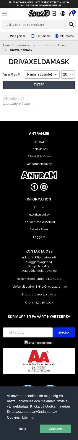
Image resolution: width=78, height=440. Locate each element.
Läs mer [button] (28, 417)
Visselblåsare (39, 229)
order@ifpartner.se (48, 5)
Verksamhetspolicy (39, 163)
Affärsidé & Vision (39, 156)
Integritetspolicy (39, 214)
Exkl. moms (43, 36)
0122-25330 (59, 286)
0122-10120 (53, 278)
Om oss (39, 207)
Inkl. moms (67, 36)
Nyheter (39, 141)
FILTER (39, 85)
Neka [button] (22, 428)
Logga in (39, 237)
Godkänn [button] (55, 428)
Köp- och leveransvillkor (39, 222)
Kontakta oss (39, 149)
